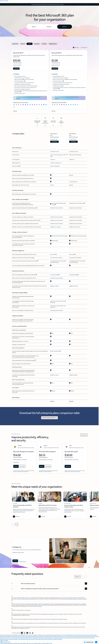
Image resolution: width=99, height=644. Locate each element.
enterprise (61, 619)
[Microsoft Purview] (14, 107)
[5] (11, 617)
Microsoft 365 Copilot (42, 637)
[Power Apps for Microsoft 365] (37, 104)
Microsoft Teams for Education (42, 636)
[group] (23, 505)
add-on (59, 226)
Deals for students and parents (87, 636)
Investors (42, 639)
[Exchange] (25, 104)
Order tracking (90, 635)
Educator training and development (74, 636)
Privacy (21, 643)
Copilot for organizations (32, 635)
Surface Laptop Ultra (14, 635)
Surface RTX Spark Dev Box (23, 635)
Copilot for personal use (42, 635)
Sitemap (11, 643)
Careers (19, 639)
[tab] (76, 47)
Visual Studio (15, 639)
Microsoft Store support (80, 635)
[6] (11, 621)
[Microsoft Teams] (28, 104)
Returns (86, 635)
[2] (11, 602)
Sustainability (59, 639)
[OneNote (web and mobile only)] (21, 104)
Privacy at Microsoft (36, 639)
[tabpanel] (49, 81)
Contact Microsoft (16, 643)
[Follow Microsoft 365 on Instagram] (30, 633)
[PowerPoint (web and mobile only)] (18, 104)
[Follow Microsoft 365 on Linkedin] (22, 633)
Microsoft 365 (19, 637)
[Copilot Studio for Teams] (35, 104)
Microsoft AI (2, 637)
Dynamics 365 (14, 637)
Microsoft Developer (58, 637)
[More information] (20, 91)
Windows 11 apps (60, 635)
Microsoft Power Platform (27, 637)
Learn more (40, 606)
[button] (15, 560)
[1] (11, 596)
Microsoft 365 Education (53, 636)
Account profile (66, 635)
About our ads (49, 643)
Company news (30, 639)
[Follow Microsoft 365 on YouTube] (27, 633)
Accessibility (54, 639)
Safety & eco (40, 643)
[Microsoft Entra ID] (41, 104)
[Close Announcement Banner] (86, 4)
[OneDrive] (30, 104)
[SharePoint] (32, 104)
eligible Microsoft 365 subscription (48, 614)
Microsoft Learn (65, 637)
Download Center (72, 635)
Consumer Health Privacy (4, 643)
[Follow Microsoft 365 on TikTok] (33, 633)
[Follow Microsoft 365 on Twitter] (24, 633)
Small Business (49, 637)
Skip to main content (4, 0)
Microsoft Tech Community (86, 637)
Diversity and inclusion (48, 639)
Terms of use (31, 643)
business (65, 619)
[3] (11, 608)
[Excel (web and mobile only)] (16, 104)
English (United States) (4, 640)
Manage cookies (26, 643)
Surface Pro (2, 635)
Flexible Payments (17, 636)
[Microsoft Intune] (46, 104)
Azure (53, 637)
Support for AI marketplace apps (75, 637)
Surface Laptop (7, 635)
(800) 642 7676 (23, 561)
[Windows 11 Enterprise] (44, 104)
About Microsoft (24, 639)
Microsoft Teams (35, 637)
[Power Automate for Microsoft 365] (39, 104)
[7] (11, 625)
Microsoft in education (25, 636)
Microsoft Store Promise (9, 636)
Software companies (8, 639)
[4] (11, 612)
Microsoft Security (8, 637)
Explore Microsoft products (52, 635)
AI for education (96, 636)
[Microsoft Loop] (23, 104)
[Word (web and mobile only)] (14, 104)
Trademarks (36, 643)
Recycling (45, 643)
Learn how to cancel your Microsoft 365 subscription (26, 598)
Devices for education (33, 636)
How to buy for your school (63, 636)
